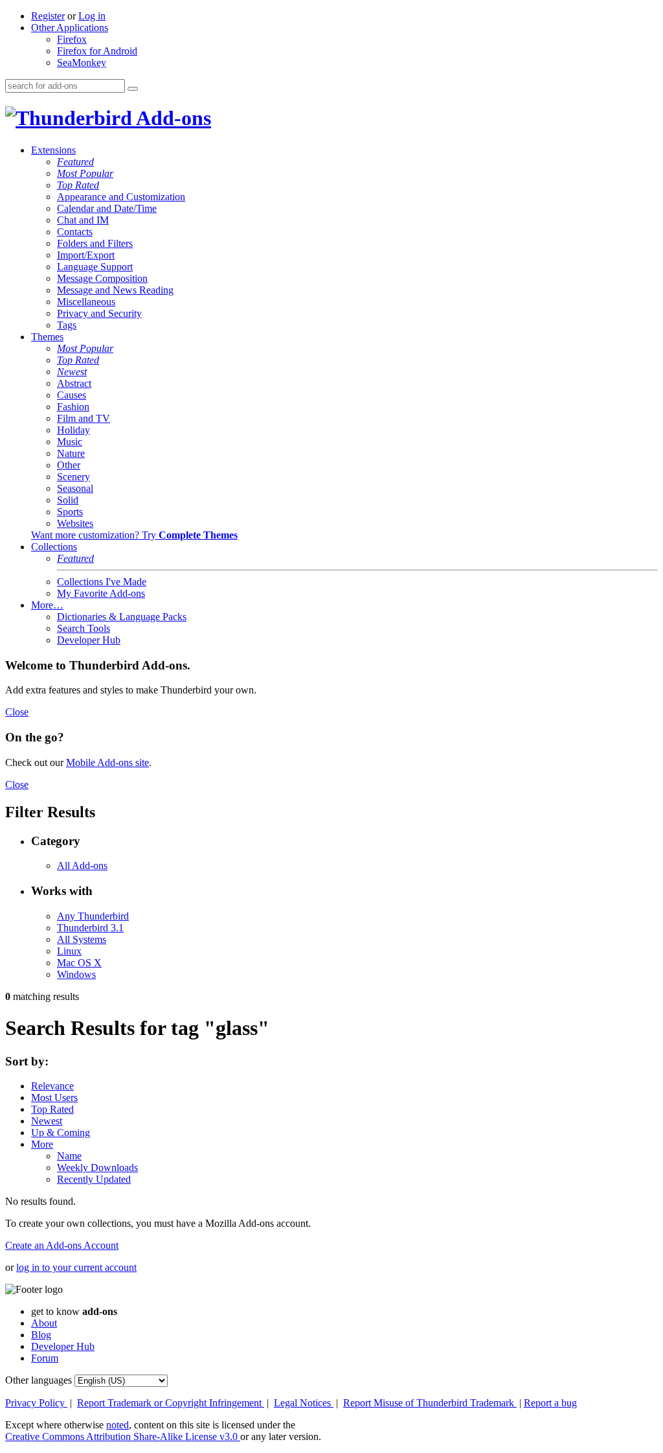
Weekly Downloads (97, 1167)
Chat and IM (83, 220)
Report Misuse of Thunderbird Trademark (430, 1402)
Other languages (38, 1380)
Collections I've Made (101, 581)
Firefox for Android (97, 50)
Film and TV (83, 418)
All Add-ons (82, 865)
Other (68, 465)
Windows (76, 974)
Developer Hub (88, 639)
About (44, 1323)
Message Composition (102, 278)
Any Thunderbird (93, 916)
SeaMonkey (81, 62)
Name (69, 1155)
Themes (47, 336)
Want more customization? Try (134, 535)
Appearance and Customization (121, 196)
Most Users (54, 1097)
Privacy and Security (99, 313)
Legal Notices (303, 1402)
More (42, 1144)
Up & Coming (60, 1132)
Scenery (73, 476)
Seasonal (75, 488)
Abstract (74, 383)
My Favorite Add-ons (101, 593)
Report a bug (550, 1402)
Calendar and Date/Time (107, 208)
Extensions (53, 150)
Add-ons (171, 118)
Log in (92, 15)
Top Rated (78, 185)
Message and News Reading (115, 290)
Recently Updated (94, 1179)
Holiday (73, 430)
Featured (75, 161)
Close (16, 711)
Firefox (72, 39)
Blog (41, 1334)
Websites (75, 523)
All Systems (81, 939)
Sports (70, 511)
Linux (69, 951)
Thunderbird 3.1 (90, 927)
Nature (71, 453)
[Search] (133, 89)
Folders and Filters (95, 243)
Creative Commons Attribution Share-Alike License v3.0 (122, 1436)
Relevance (52, 1085)
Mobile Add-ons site (107, 762)
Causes (71, 395)
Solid (67, 500)
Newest (72, 371)
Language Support (95, 266)
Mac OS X (79, 962)
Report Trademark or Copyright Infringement (170, 1402)
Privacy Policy (36, 1402)
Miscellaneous (86, 301)
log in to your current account (76, 1267)
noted (117, 1424)
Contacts (75, 231)
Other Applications (69, 27)
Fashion (73, 406)
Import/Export (86, 255)
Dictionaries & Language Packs (121, 616)
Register (48, 15)
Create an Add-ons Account (61, 1245)
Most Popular (85, 173)
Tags (66, 325)
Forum (44, 1358)
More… (47, 604)
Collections (54, 546)
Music (69, 441)
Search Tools (83, 628)
